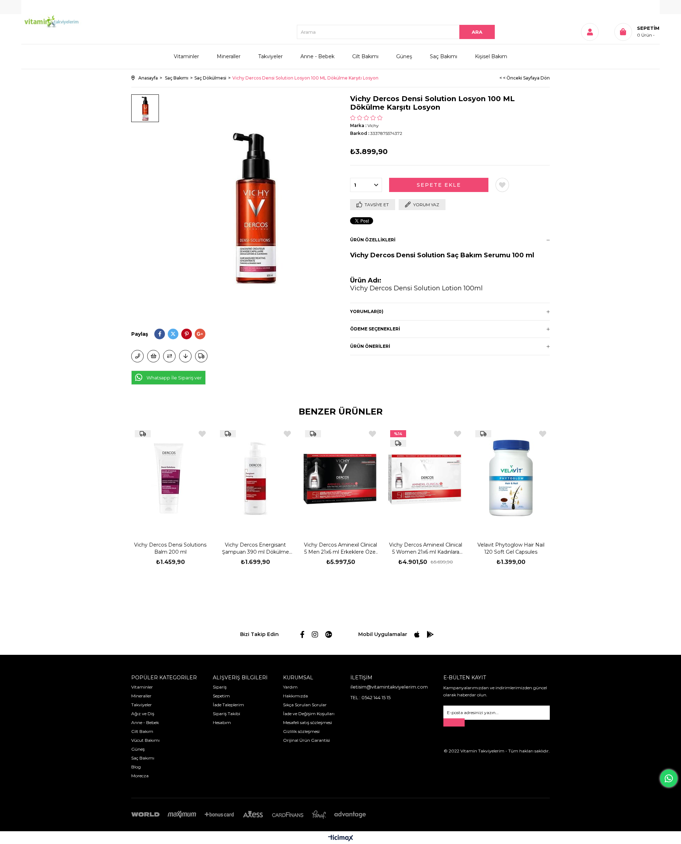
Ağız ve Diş (142, 713)
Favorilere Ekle (202, 434)
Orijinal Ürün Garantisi (306, 740)
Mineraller (228, 56)
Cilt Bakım (142, 731)
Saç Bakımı (443, 56)
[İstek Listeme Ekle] (153, 356)
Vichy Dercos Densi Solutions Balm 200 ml (170, 548)
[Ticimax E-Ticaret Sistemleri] (340, 838)
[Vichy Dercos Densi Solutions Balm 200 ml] (170, 478)
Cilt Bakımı (365, 56)
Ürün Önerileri (370, 346)
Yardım (290, 687)
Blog (136, 766)
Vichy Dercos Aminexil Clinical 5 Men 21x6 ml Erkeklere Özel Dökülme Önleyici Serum (340, 548)
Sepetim (221, 695)
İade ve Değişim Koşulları (308, 713)
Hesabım (222, 722)
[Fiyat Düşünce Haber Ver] (185, 356)
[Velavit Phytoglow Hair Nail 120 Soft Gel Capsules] (511, 478)
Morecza (140, 775)
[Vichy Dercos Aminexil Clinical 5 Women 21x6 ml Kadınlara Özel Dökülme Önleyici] (426, 478)
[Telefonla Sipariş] (137, 356)
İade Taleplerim (228, 704)
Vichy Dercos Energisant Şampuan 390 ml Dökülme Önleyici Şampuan (255, 548)
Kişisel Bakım (491, 56)
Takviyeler (270, 56)
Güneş (404, 56)
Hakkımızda (295, 695)
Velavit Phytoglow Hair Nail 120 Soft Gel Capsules (510, 548)
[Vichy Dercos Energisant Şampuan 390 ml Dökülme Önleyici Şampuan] (255, 478)
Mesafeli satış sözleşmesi (307, 722)
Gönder (454, 722)
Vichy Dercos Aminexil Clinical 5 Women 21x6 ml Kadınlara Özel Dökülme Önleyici (425, 548)
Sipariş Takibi (226, 713)
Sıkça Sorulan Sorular (305, 704)
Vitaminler (186, 56)
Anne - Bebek (317, 56)
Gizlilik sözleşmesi (301, 731)
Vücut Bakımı (145, 740)
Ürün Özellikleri (372, 239)
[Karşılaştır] (169, 356)
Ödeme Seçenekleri (375, 328)
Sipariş (220, 687)
